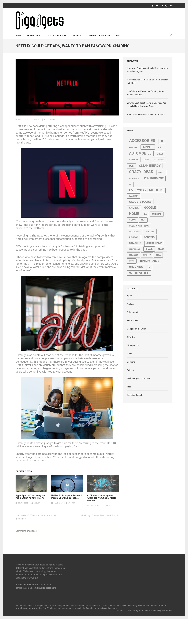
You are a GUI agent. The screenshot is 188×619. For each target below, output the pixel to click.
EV (130, 184)
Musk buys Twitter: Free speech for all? (100, 515)
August (37, 119)
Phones (150, 231)
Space (149, 249)
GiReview (131, 337)
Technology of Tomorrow (138, 378)
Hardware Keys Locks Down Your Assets (146, 114)
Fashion (133, 196)
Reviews (133, 237)
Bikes (160, 153)
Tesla (158, 255)
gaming (134, 207)
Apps (129, 295)
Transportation (149, 261)
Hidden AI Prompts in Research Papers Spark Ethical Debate (66, 496)
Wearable (139, 273)
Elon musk (134, 179)
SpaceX (161, 249)
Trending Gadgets (135, 395)
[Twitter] (157, 6)
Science (130, 370)
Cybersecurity (133, 312)
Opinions (131, 362)
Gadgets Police (140, 201)
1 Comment (51, 119)
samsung (135, 243)
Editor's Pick (132, 320)
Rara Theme (144, 610)
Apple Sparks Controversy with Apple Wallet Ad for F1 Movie (31, 496)
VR (149, 267)
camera (134, 159)
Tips (129, 387)
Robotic (149, 237)
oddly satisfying (139, 226)
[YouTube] (171, 6)
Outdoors (135, 231)
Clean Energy (150, 165)
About (119, 35)
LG (145, 214)
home (134, 214)
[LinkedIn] (162, 6)
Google (150, 207)
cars (146, 160)
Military (132, 220)
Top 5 (131, 261)
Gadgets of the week (99, 35)
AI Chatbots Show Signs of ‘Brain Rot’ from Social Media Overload (101, 498)
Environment (154, 178)
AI (162, 141)
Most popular (133, 345)
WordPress (167, 610)
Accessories (142, 140)
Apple (148, 147)
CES (131, 165)
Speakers (133, 255)
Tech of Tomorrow (56, 35)
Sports (147, 255)
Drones (161, 172)
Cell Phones (159, 160)
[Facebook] (152, 6)
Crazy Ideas (141, 171)
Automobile (140, 153)
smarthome (134, 249)
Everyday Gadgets (146, 190)
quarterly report (25, 136)
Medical (156, 214)
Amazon (133, 147)
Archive (130, 304)
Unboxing (136, 266)
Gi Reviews (77, 35)
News (18, 35)
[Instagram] (166, 6)
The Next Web (40, 235)
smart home (154, 243)
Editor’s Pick (33, 35)
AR (159, 147)
